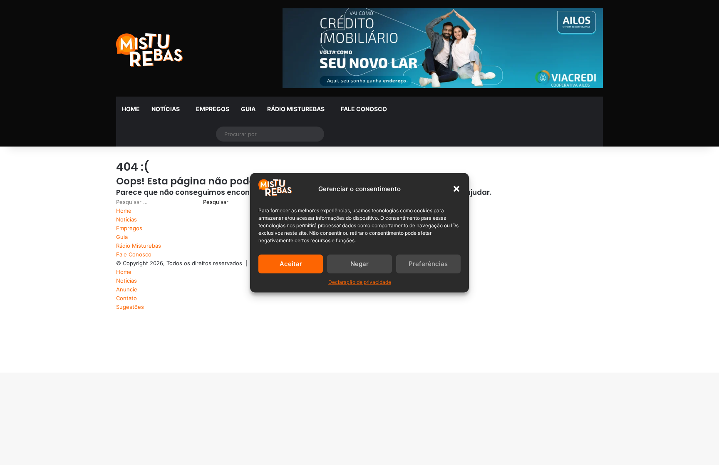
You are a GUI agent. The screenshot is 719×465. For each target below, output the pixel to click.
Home (131, 108)
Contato (126, 298)
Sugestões (130, 306)
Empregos (212, 108)
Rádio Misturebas (296, 108)
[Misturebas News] (149, 50)
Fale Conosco (364, 108)
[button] (456, 188)
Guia (248, 108)
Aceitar (291, 264)
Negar (359, 264)
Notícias (165, 108)
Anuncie (126, 289)
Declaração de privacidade (359, 282)
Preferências (428, 264)
